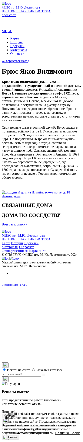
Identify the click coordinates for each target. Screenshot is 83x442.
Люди (23, 303)
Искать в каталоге (49, 370)
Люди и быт (36, 345)
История (16, 42)
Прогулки (17, 46)
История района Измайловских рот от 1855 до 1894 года (53, 328)
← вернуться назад (15, 61)
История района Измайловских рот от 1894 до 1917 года (53, 336)
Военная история (39, 349)
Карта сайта (37, 251)
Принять (12, 437)
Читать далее (11, 196)
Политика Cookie (67, 433)
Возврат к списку (14, 224)
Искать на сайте (18, 370)
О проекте (17, 53)
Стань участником (15, 251)
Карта (14, 38)
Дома (22, 299)
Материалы (18, 50)
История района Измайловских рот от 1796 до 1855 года (53, 320)
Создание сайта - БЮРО (14, 284)
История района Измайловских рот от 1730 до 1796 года (53, 313)
